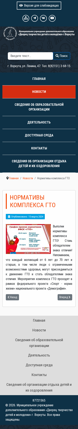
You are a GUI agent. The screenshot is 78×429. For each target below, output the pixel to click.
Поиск (40, 50)
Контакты (39, 148)
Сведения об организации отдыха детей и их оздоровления (39, 163)
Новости (39, 92)
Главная (39, 79)
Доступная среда (39, 135)
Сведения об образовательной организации (39, 107)
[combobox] (30, 56)
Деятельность (39, 122)
